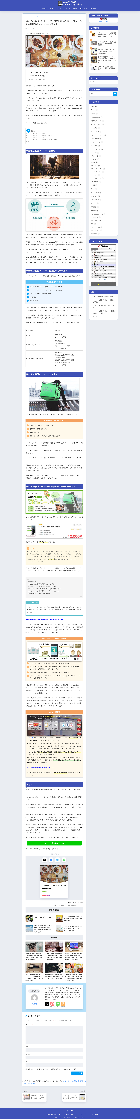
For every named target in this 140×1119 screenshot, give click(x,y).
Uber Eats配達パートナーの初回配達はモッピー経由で (42, 139)
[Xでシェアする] (44, 859)
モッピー (45, 8)
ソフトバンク (96, 131)
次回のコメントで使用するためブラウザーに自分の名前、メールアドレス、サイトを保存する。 (54, 1069)
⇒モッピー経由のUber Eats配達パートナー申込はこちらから (45, 619)
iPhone (75, 8)
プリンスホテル (96, 142)
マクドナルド (96, 192)
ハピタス (58, 8)
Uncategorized (96, 117)
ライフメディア (97, 178)
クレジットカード (97, 124)
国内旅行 (94, 207)
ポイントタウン (97, 172)
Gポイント (96, 156)
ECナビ (95, 152)
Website (63, 1006)
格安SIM (94, 210)
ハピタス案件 (96, 138)
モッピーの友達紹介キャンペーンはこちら (41, 767)
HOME (71, 1111)
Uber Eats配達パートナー (75, 905)
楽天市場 (95, 233)
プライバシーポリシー (93, 1114)
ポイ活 (94, 185)
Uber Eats (62, 905)
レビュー (94, 203)
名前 (27, 1047)
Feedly (57, 1006)
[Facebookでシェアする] (51, 859)
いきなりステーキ (97, 121)
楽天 (93, 223)
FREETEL (96, 217)
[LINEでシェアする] (64, 859)
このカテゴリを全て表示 (103, 279)
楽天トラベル (97, 227)
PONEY (95, 159)
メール (28, 1054)
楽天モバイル (97, 230)
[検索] (115, 94)
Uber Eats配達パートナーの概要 (36, 133)
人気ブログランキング (103, 21)
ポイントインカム (98, 168)
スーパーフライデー (99, 135)
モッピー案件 (96, 199)
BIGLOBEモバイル (98, 214)
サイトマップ (94, 8)
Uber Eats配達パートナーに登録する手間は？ (40, 135)
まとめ (29, 141)
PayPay (94, 113)
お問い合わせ (83, 8)
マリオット (67, 8)
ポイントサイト (97, 149)
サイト (28, 1062)
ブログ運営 (95, 145)
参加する (113, 281)
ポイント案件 (79, 902)
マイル (94, 189)
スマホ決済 (95, 128)
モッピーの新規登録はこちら (54, 843)
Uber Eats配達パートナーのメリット (38, 137)
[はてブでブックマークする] (57, 859)
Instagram (52, 1006)
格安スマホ (96, 220)
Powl (51, 8)
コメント (29, 1025)
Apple (94, 106)
